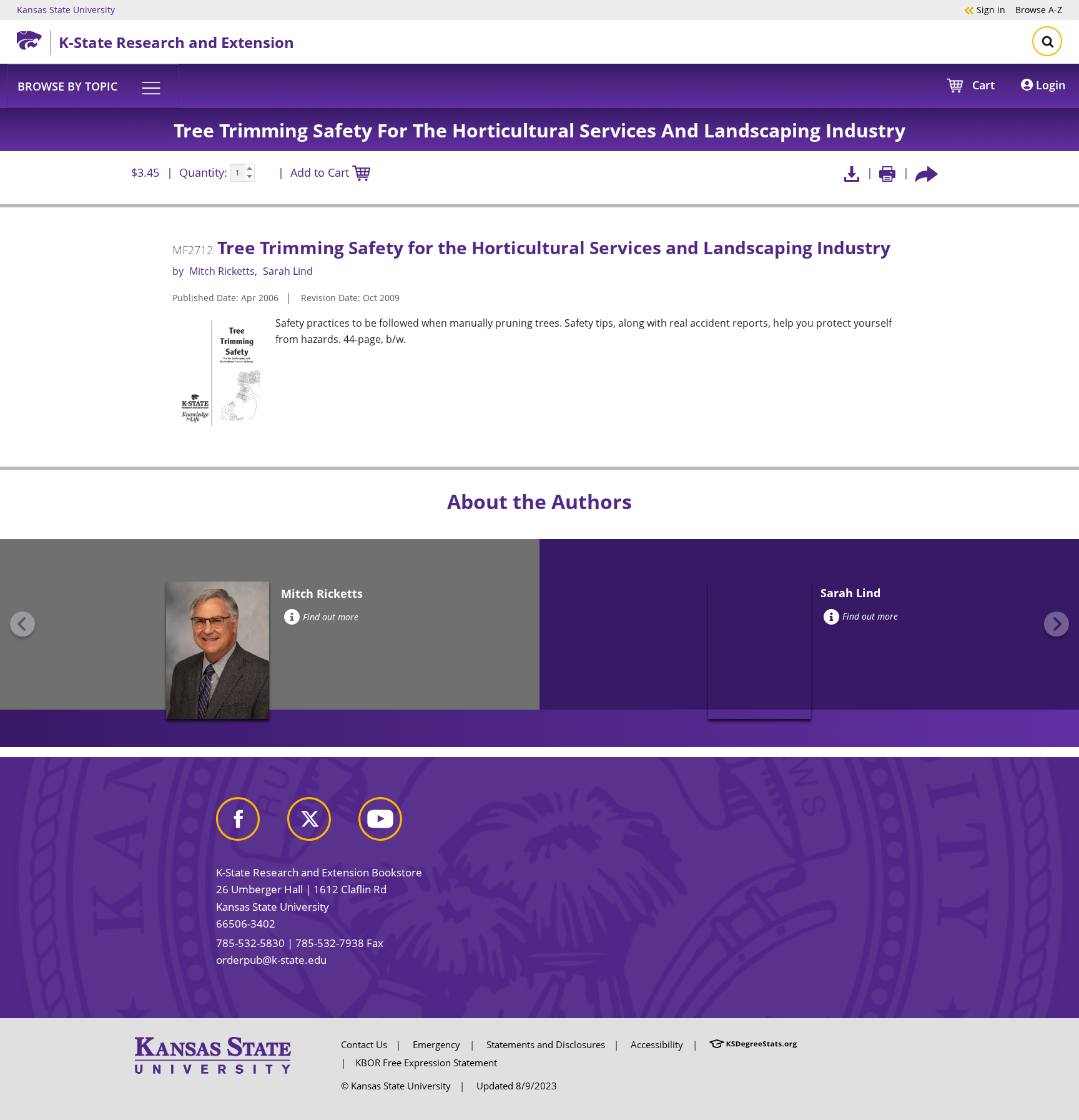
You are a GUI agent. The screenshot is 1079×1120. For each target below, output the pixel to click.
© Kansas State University (396, 1085)
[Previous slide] (22, 624)
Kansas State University (66, 9)
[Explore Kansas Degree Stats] (753, 1044)
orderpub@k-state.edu (271, 960)
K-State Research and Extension (176, 42)
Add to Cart (321, 172)
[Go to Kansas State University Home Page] (213, 1054)
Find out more (330, 617)
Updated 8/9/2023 (516, 1085)
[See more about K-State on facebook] (250, 823)
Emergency (436, 1044)
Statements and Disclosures (545, 1044)
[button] (93, 85)
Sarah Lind (288, 271)
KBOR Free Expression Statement (426, 1062)
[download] (851, 173)
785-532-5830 (250, 943)
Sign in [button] (984, 9)
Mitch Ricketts (222, 271)
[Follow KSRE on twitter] (321, 823)
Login (1049, 84)
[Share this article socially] (926, 173)
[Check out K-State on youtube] (392, 823)
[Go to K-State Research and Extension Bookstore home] (34, 38)
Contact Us (364, 1044)
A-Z (1038, 9)
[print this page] (887, 173)
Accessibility (657, 1044)
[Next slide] (1056, 624)
